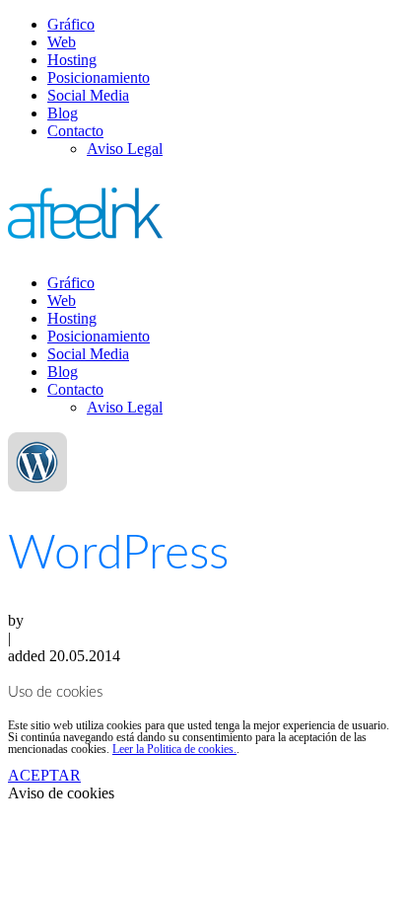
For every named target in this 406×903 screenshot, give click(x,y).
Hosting (72, 59)
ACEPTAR (44, 775)
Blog (62, 113)
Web (61, 42)
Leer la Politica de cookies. (174, 749)
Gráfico (71, 24)
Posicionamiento (98, 77)
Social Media (88, 95)
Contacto (75, 130)
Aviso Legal (125, 148)
